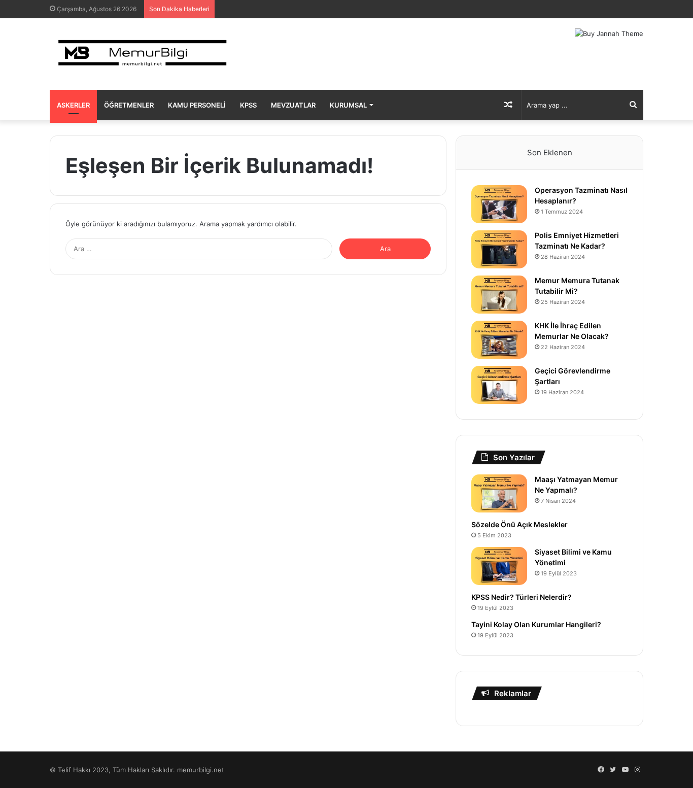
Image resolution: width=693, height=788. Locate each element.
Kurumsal (348, 105)
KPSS (248, 105)
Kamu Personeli (197, 105)
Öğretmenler (129, 105)
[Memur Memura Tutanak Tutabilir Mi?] (499, 295)
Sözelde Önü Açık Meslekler (519, 524)
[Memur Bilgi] (143, 54)
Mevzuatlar (293, 105)
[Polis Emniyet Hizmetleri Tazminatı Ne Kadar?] (499, 249)
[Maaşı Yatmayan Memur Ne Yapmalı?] (499, 493)
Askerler (73, 105)
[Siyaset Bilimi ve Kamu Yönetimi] (499, 566)
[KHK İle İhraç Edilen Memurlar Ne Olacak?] (499, 340)
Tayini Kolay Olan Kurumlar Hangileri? (536, 624)
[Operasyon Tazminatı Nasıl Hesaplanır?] (499, 204)
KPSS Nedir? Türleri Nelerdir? (521, 597)
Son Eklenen (549, 152)
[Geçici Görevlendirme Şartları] (499, 385)
